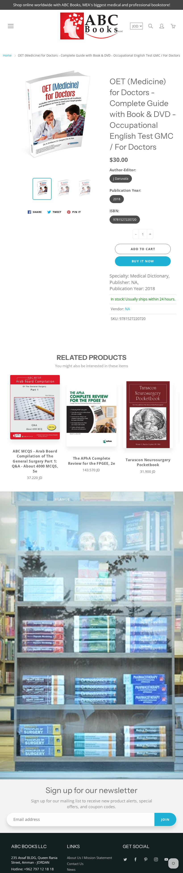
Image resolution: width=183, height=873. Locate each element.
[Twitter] (125, 859)
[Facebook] (135, 859)
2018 (116, 199)
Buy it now (143, 261)
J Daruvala (120, 178)
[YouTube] (166, 859)
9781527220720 (124, 219)
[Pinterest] (146, 859)
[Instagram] (156, 859)
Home (7, 55)
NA (127, 308)
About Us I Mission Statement (89, 858)
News (71, 869)
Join (165, 819)
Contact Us (75, 864)
